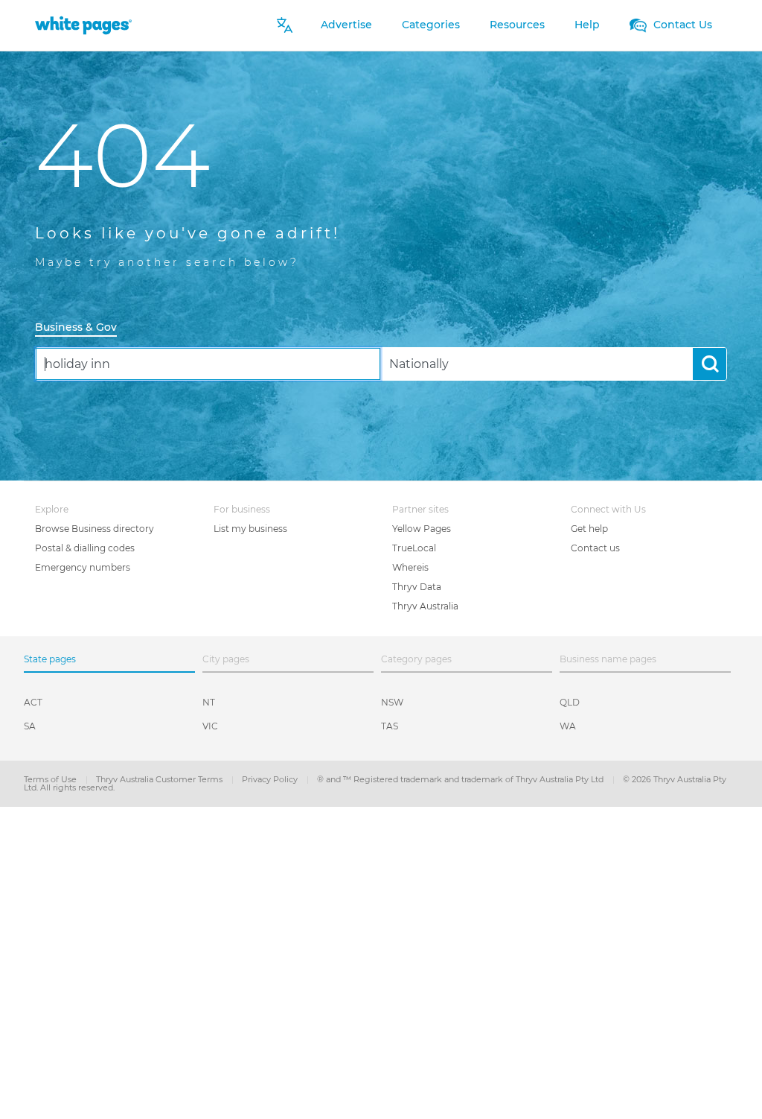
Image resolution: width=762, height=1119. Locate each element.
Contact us (595, 548)
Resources (517, 24)
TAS (389, 726)
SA (30, 726)
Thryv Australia (425, 606)
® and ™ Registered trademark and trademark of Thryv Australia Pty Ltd (461, 779)
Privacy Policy (271, 779)
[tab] (82, 328)
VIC (210, 726)
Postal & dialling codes (85, 548)
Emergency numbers (82, 567)
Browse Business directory (94, 528)
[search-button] (709, 364)
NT (208, 702)
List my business (250, 528)
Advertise (346, 24)
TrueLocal (414, 548)
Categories (431, 24)
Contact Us (681, 24)
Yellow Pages (421, 528)
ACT (33, 702)
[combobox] (208, 364)
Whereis (410, 567)
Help (587, 24)
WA (568, 726)
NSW (392, 702)
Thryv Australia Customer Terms (160, 779)
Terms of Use (51, 779)
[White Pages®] (83, 25)
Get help (589, 528)
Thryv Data (416, 586)
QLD (570, 702)
